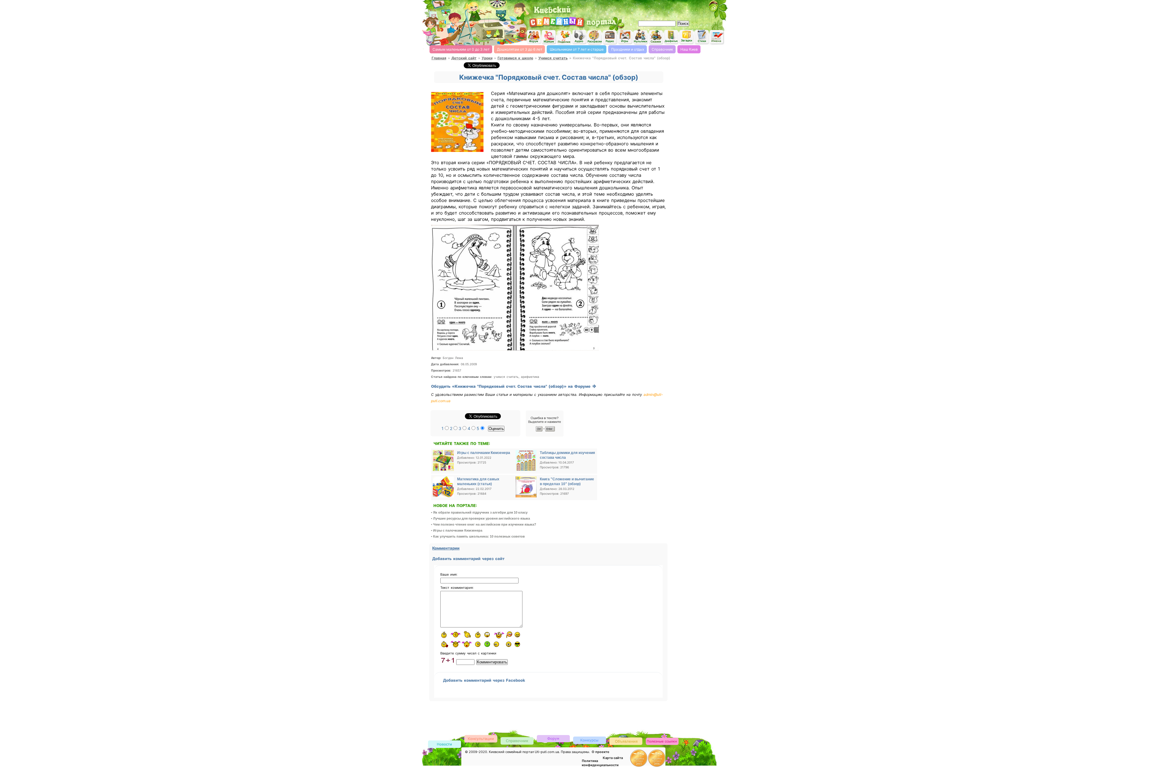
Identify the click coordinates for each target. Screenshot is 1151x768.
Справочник (662, 49)
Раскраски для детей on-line (594, 37)
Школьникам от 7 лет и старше (577, 49)
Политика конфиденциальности (600, 763)
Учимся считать (553, 58)
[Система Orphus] (545, 435)
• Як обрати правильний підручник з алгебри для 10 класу (479, 512)
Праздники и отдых (627, 49)
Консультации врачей (480, 738)
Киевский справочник (517, 741)
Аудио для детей (579, 37)
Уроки (487, 58)
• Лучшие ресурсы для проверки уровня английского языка (480, 518)
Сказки (655, 37)
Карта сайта (613, 758)
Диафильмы (670, 37)
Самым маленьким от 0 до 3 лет (461, 49)
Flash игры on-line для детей (624, 37)
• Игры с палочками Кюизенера (456, 530)
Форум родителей (553, 738)
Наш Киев (689, 49)
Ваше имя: (448, 574)
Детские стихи (701, 37)
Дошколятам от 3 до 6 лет (519, 49)
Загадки (686, 37)
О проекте (600, 752)
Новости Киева (444, 744)
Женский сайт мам (548, 37)
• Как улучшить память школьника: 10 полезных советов (478, 536)
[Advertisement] (655, 9)
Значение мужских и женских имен (716, 37)
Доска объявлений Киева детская (625, 741)
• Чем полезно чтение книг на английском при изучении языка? (483, 524)
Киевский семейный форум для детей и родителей (533, 36)
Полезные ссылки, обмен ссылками (662, 741)
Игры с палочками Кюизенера (483, 453)
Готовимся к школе (515, 58)
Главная (439, 58)
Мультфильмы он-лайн (640, 37)
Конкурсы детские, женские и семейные (589, 740)
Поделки (563, 37)
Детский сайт (464, 58)
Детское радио (609, 37)
